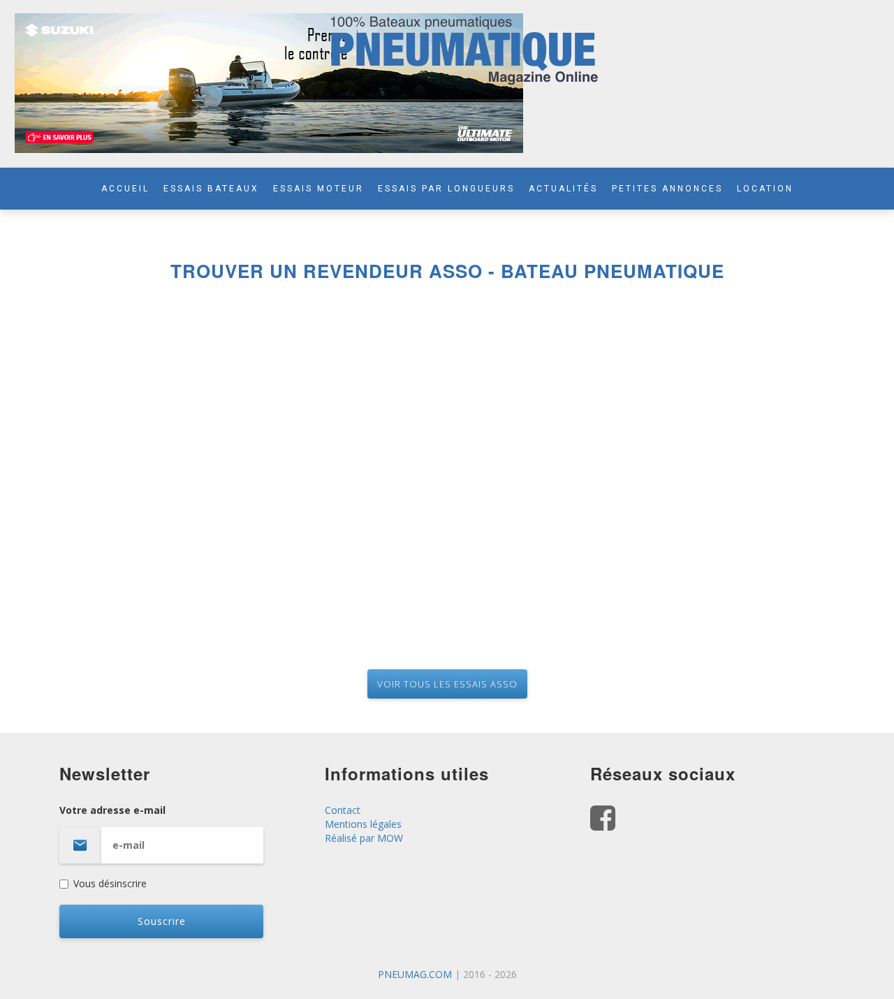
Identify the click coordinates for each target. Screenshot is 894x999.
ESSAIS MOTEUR (318, 189)
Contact (342, 810)
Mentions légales (363, 824)
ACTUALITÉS (563, 189)
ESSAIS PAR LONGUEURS (446, 189)
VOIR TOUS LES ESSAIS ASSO (447, 684)
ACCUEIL (125, 189)
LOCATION (765, 189)
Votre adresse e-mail (112, 810)
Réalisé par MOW (364, 838)
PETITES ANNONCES (667, 189)
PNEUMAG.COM (415, 974)
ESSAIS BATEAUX (211, 189)
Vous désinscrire (110, 883)
